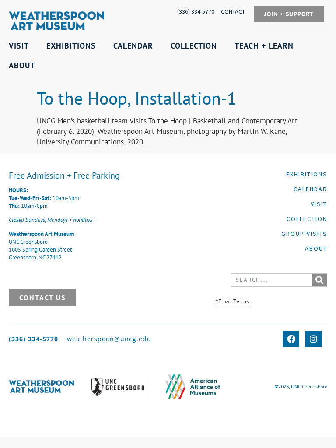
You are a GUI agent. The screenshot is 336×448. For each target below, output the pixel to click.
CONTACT (233, 11)
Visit (319, 204)
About (316, 248)
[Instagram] (313, 339)
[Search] (319, 280)
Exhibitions (306, 174)
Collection (307, 219)
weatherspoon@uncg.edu (109, 339)
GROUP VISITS (304, 234)
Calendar (310, 189)
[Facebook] (291, 339)
